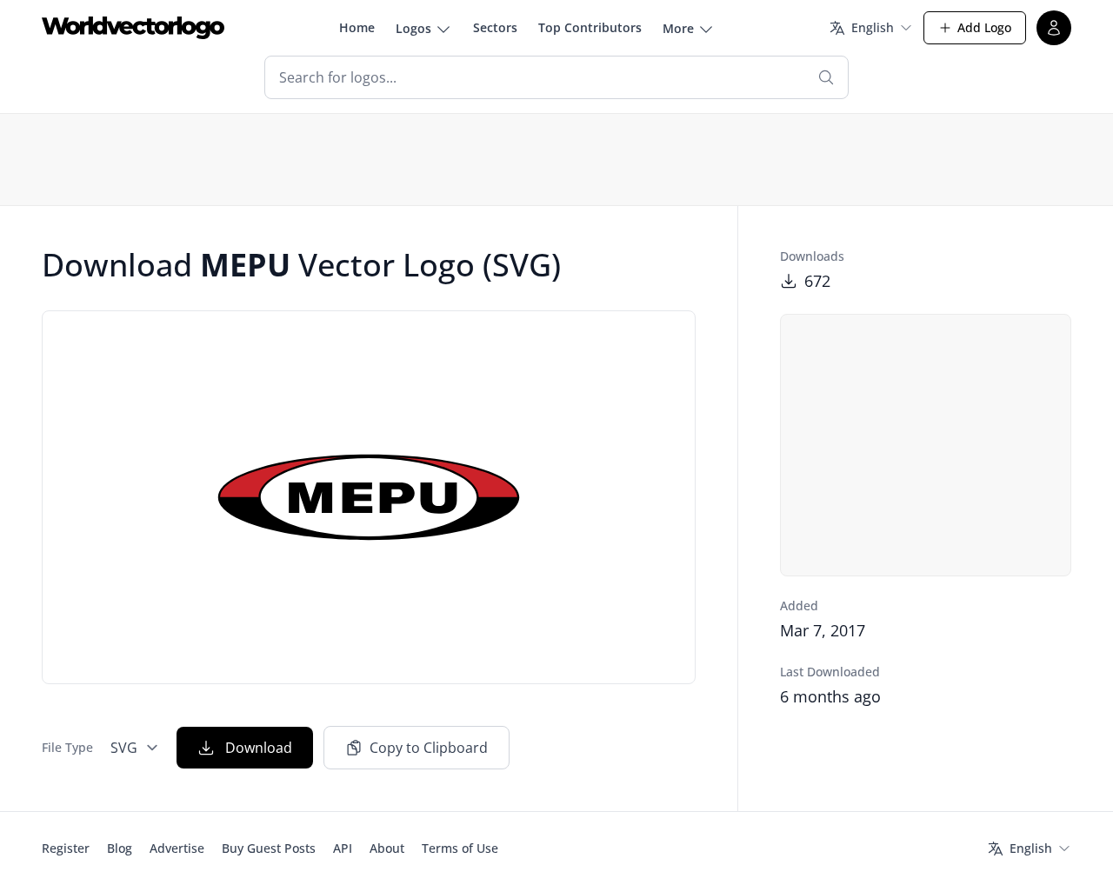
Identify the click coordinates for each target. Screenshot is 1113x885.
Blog (119, 848)
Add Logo (984, 27)
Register (66, 848)
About (387, 848)
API (342, 848)
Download (258, 747)
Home (357, 27)
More (678, 28)
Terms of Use (460, 848)
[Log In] (1053, 27)
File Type (67, 747)
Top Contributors (590, 27)
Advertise (177, 848)
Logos (413, 28)
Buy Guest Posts (269, 848)
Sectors (495, 27)
